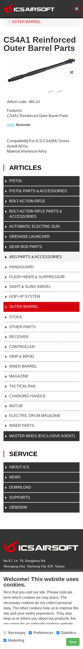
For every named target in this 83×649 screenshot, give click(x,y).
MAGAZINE (19, 376)
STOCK (15, 317)
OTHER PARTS (22, 327)
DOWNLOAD (20, 487)
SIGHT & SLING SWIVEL (30, 287)
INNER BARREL (23, 366)
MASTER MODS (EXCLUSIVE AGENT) (42, 436)
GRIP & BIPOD (21, 356)
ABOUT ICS (19, 467)
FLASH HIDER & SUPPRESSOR (37, 277)
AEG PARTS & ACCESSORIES (35, 257)
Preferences (43, 633)
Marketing (16, 640)
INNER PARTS (21, 426)
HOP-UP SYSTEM (24, 296)
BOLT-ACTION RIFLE (27, 201)
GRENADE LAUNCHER (29, 237)
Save (73, 642)
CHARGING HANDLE (27, 396)
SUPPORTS (19, 497)
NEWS (15, 477)
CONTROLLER (22, 347)
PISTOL (15, 181)
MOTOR (16, 406)
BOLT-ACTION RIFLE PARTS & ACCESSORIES (35, 213)
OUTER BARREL (24, 307)
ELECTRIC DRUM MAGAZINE (34, 416)
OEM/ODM (18, 507)
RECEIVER (19, 337)
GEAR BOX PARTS (25, 247)
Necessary (17, 633)
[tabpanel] (50, 91)
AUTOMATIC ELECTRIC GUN (34, 226)
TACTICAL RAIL (22, 386)
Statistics (68, 633)
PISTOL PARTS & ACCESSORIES (38, 191)
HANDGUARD (21, 267)
